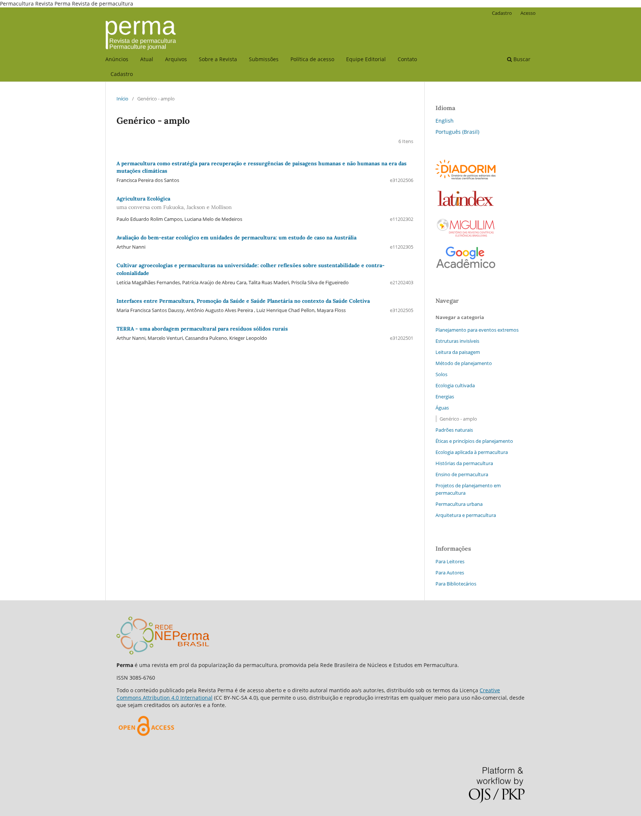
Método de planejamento (463, 363)
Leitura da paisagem (457, 352)
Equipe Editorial (366, 59)
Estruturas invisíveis (457, 341)
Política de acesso (312, 59)
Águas (442, 407)
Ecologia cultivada (455, 385)
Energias (444, 396)
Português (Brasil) (457, 131)
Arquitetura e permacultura (465, 515)
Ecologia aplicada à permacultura (471, 452)
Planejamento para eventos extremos (477, 329)
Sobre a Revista (218, 59)
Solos (441, 374)
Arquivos (176, 59)
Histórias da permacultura (464, 463)
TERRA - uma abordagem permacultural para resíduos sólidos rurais (202, 328)
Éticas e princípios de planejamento (474, 441)
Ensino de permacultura (461, 474)
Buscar (521, 59)
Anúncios (116, 59)
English (444, 120)
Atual (146, 59)
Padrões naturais (454, 430)
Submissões (264, 59)
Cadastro (122, 73)
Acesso (528, 13)
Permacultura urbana (459, 504)
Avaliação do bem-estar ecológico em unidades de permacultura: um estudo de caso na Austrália (236, 237)
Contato (407, 59)
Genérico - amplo (458, 418)
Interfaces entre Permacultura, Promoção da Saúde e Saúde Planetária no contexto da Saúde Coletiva (243, 301)
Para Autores (449, 572)
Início (122, 98)
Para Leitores (449, 561)
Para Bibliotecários (455, 583)
